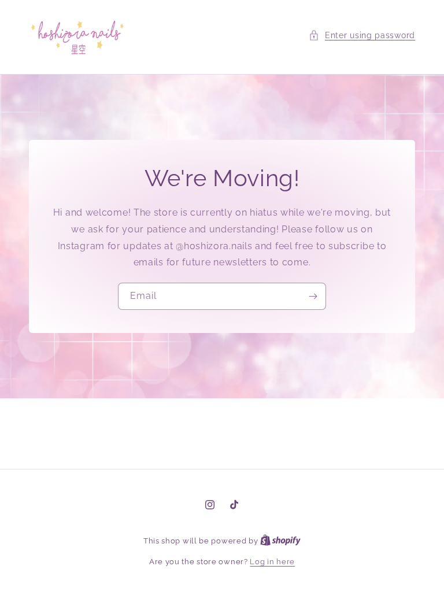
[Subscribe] (312, 296)
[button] (362, 35)
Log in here (272, 561)
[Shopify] (280, 540)
